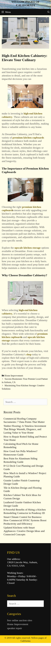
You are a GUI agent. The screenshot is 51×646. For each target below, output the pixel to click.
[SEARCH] (48, 12)
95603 (14, 565)
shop (28, 354)
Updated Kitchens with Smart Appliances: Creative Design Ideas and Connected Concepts (24, 531)
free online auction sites (19, 620)
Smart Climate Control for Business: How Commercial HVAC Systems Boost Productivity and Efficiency (25, 520)
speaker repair (14, 628)
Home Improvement (14, 375)
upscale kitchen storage (28, 247)
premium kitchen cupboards (28, 137)
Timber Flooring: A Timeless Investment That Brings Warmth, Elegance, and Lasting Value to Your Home (25, 429)
